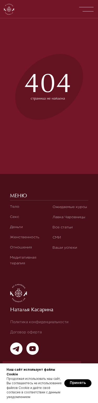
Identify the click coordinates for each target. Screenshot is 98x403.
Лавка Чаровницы (69, 217)
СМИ (57, 237)
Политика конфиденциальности (39, 322)
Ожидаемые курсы (70, 207)
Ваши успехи (65, 247)
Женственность (24, 237)
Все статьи (63, 227)
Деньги (16, 227)
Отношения (21, 247)
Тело (14, 206)
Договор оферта (26, 332)
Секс (14, 216)
